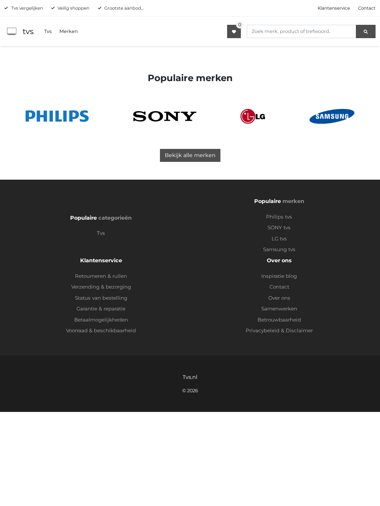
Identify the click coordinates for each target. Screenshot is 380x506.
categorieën (115, 217)
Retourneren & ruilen (101, 276)
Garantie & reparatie (100, 309)
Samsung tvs (279, 249)
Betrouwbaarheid (279, 320)
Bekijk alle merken (190, 155)
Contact (367, 8)
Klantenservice (334, 8)
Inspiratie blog (279, 276)
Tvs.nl (190, 377)
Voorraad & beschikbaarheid (101, 330)
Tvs (48, 31)
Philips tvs (279, 217)
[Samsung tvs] (332, 116)
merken (293, 201)
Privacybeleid (262, 330)
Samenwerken (279, 309)
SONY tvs (279, 227)
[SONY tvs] (165, 116)
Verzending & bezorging (101, 287)
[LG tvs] (252, 116)
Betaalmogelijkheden (101, 320)
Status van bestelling (101, 298)
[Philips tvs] (57, 116)
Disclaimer (299, 330)
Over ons (279, 298)
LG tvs (279, 239)
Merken (68, 31)
